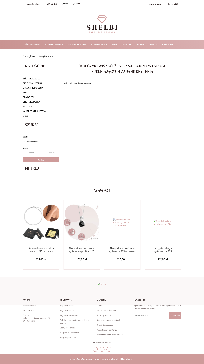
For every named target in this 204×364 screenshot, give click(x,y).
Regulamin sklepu (67, 305)
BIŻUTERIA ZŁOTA (32, 44)
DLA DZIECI (127, 44)
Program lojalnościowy (69, 332)
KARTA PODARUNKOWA (34, 111)
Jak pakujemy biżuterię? (107, 329)
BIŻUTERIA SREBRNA (54, 44)
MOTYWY (141, 44)
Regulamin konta (67, 310)
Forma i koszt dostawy (106, 310)
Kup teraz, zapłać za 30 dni (108, 320)
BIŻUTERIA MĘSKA (99, 44)
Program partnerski (68, 337)
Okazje (26, 115)
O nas (99, 305)
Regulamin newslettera (69, 315)
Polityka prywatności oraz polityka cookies (74, 321)
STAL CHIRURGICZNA (76, 44)
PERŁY (115, 44)
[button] (27, 300)
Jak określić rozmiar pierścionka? (110, 334)
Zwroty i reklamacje (105, 325)
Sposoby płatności (104, 315)
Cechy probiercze (67, 327)
